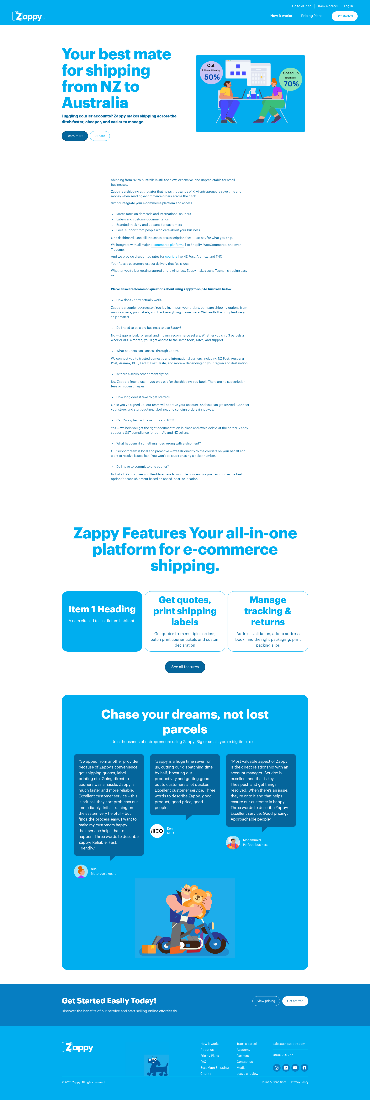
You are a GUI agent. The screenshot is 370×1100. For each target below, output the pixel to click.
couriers (171, 256)
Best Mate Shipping (214, 1067)
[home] (28, 16)
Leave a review (247, 1073)
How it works (281, 16)
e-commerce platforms (167, 244)
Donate (99, 136)
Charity (205, 1073)
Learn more (74, 136)
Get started (344, 16)
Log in (348, 6)
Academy (243, 1049)
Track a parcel (328, 6)
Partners (243, 1055)
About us (207, 1049)
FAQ (203, 1061)
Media (241, 1067)
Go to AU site (301, 6)
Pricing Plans (311, 16)
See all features (185, 667)
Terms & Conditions (274, 1082)
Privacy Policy (299, 1082)
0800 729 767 (283, 1055)
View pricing (266, 1001)
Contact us (245, 1061)
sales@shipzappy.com (289, 1043)
